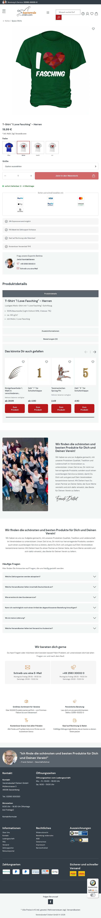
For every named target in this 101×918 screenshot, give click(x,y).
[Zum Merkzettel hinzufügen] (93, 28)
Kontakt (5, 835)
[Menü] (4, 11)
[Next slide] (94, 352)
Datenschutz (41, 842)
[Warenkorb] (96, 13)
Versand (5, 845)
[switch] (92, 895)
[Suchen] (59, 17)
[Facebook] (50, 901)
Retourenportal (8, 851)
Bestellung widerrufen (44, 835)
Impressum (40, 845)
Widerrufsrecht (42, 832)
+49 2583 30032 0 (27, 264)
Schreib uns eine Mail (29, 268)
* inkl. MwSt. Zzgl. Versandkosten (14, 134)
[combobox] (68, 12)
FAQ (4, 842)
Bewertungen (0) (50, 339)
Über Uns (6, 832)
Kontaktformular (9, 816)
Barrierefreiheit (42, 848)
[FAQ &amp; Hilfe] (83, 13)
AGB (37, 839)
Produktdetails (50, 294)
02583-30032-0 (30, 2)
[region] (50, 72)
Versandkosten (73, 910)
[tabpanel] (50, 308)
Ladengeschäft (8, 839)
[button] (50, 576)
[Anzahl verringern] (5, 175)
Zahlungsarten (8, 848)
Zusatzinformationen (50, 331)
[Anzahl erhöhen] (31, 175)
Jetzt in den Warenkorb (67, 175)
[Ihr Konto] (87, 13)
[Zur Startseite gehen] (26, 11)
